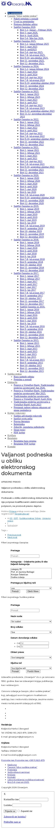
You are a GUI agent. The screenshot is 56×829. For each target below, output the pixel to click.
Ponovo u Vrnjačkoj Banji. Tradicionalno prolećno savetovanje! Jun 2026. (34, 386)
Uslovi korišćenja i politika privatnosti (25, 779)
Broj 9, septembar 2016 (31, 329)
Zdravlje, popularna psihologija (29, 427)
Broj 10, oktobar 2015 (31, 365)
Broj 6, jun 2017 (28, 290)
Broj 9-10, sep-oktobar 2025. (34, 58)
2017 (16, 518)
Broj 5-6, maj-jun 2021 (31, 161)
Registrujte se (22, 514)
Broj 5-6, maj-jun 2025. (31, 52)
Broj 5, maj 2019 (28, 220)
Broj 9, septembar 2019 (31, 228)
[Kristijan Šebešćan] (31, 574)
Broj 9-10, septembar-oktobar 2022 (37, 139)
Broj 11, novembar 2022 (32, 141)
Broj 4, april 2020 (28, 186)
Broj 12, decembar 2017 (32, 304)
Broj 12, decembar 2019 (32, 237)
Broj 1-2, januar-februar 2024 (34, 69)
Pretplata (12, 769)
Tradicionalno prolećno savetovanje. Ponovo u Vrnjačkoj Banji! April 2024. (33, 397)
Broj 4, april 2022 (28, 130)
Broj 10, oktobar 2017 (31, 298)
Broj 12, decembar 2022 (32, 144)
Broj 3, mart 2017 (28, 281)
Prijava (12, 511)
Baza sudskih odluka (24, 376)
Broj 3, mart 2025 (28, 46)
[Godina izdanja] (31, 577)
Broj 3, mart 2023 (28, 99)
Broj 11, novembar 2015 (32, 368)
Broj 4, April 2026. (29, 35)
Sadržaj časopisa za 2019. (26, 206)
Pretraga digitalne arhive (25, 24)
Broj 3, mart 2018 (28, 248)
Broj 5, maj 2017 (28, 287)
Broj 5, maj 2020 (28, 189)
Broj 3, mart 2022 (28, 127)
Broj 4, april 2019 (28, 217)
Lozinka (8, 805)
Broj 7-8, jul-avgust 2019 (32, 225)
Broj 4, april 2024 (28, 74)
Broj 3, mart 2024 (28, 72)
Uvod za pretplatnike (24, 21)
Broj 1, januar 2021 (29, 150)
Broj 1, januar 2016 (29, 309)
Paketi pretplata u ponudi (26, 18)
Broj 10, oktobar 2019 (31, 231)
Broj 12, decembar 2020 (32, 203)
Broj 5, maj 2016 (28, 320)
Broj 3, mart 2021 (28, 155)
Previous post (14, 535)
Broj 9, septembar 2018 (31, 262)
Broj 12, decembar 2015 (32, 371)
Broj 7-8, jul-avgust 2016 (32, 326)
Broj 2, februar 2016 (30, 312)
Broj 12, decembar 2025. (32, 63)
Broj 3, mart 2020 (28, 183)
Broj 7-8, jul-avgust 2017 (32, 292)
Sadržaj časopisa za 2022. (26, 119)
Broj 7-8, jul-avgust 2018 (32, 259)
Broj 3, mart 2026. (29, 32)
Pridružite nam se (12, 822)
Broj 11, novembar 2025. (32, 60)
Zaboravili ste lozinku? (15, 816)
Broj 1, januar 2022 (29, 122)
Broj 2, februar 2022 (30, 125)
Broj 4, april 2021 (28, 158)
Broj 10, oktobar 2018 (31, 264)
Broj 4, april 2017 (28, 284)
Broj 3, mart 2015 (28, 348)
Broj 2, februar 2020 (30, 181)
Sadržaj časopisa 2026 (24, 27)
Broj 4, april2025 (28, 49)
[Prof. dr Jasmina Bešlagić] (31, 572)
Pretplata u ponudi (23, 379)
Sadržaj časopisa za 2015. (26, 340)
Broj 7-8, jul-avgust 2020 (32, 195)
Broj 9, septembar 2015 (31, 362)
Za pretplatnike (14, 13)
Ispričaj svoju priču (23, 418)
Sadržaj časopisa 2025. (25, 41)
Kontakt (11, 446)
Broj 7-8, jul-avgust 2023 (32, 108)
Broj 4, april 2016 (28, 318)
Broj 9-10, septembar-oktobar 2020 (37, 197)
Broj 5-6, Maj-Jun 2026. (32, 38)
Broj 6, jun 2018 (28, 256)
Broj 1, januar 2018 (29, 242)
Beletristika (19, 424)
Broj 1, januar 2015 (29, 343)
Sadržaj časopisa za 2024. (26, 66)
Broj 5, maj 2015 (28, 354)
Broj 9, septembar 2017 (31, 295)
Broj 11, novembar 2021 (32, 169)
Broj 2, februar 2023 (30, 97)
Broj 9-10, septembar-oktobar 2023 (37, 111)
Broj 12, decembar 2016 (32, 337)
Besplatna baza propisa (25, 441)
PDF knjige (19, 432)
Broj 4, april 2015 (28, 351)
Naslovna (12, 764)
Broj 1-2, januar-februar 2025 (34, 44)
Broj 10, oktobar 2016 (31, 332)
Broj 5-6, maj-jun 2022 (31, 133)
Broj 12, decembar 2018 (32, 270)
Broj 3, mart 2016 (28, 315)
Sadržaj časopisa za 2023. (26, 91)
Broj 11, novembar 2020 (32, 200)
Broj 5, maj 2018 (28, 253)
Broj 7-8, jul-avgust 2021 (32, 164)
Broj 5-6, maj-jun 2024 (31, 77)
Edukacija (12, 382)
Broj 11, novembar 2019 (32, 234)
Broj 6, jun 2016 (28, 323)
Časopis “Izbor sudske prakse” (22, 16)
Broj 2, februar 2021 (30, 153)
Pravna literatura (22, 421)
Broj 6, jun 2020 (28, 192)
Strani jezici (19, 429)
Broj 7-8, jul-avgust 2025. (32, 55)
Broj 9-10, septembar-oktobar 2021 (37, 167)
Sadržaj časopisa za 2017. (26, 273)
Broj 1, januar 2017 (29, 276)
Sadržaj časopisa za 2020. (26, 175)
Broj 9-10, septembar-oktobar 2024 (37, 83)
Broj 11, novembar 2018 (32, 267)
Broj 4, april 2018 (28, 251)
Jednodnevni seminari (18, 772)
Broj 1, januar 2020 (29, 178)
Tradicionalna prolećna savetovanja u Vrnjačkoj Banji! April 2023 (32, 403)
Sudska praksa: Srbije (30, 518)
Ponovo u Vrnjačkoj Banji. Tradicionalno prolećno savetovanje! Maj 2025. (34, 392)
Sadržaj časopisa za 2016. (32, 306)
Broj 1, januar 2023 (29, 94)
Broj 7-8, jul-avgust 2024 (32, 80)
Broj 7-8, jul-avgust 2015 (32, 360)
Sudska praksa (14, 374)
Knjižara (11, 435)
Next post (12, 537)
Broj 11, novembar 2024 (32, 86)
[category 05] (31, 569)
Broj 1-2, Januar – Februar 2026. (36, 30)
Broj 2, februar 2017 (30, 278)
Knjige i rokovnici (16, 413)
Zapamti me (26, 811)
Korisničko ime (11, 799)
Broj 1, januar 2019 (29, 209)
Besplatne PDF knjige (24, 443)
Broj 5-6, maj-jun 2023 (31, 105)
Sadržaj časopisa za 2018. (26, 239)
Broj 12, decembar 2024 (32, 88)
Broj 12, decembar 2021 (32, 172)
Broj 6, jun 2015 (28, 357)
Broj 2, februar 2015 (30, 346)
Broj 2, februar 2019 (30, 211)
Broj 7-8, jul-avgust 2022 (32, 136)
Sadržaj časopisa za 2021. (26, 147)
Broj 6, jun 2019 (28, 223)
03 (11, 518)
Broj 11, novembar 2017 (32, 301)
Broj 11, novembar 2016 (32, 334)
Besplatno (12, 438)
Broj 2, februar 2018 (30, 245)
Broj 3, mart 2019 (28, 214)
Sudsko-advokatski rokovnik (28, 415)
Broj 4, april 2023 (28, 102)
